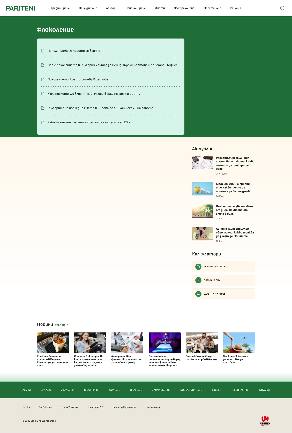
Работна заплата (214, 266)
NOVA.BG (264, 390)
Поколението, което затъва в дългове (78, 79)
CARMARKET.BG (161, 390)
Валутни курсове (215, 293)
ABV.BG (27, 390)
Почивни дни (212, 280)
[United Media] (265, 421)
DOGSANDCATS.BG (191, 390)
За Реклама (45, 407)
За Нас (27, 407)
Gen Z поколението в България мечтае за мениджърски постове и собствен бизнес (113, 65)
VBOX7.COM (67, 390)
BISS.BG (216, 390)
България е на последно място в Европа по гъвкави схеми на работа (100, 108)
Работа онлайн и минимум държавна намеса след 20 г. (89, 122)
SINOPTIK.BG (91, 390)
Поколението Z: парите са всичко (74, 51)
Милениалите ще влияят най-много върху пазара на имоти (94, 94)
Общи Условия (69, 407)
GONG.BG (114, 390)
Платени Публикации (125, 407)
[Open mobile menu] (282, 8)
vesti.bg (60, 325)
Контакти (153, 407)
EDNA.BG (45, 390)
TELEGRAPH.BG (240, 390)
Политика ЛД (95, 407)
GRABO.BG (136, 390)
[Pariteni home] (20, 8)
